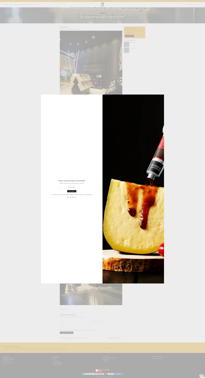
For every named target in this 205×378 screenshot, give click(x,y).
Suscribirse (71, 191)
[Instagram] (70, 197)
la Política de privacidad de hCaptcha (76, 194)
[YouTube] (75, 197)
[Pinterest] (73, 197)
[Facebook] (68, 197)
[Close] (162, 96)
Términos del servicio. (88, 194)
